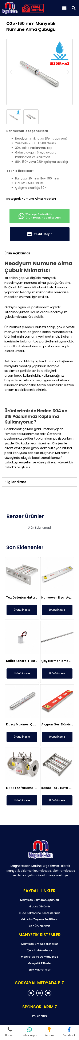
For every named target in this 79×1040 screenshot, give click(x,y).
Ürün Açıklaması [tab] (17, 253)
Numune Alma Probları (38, 199)
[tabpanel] (39, 367)
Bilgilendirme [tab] (15, 482)
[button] (64, 8)
